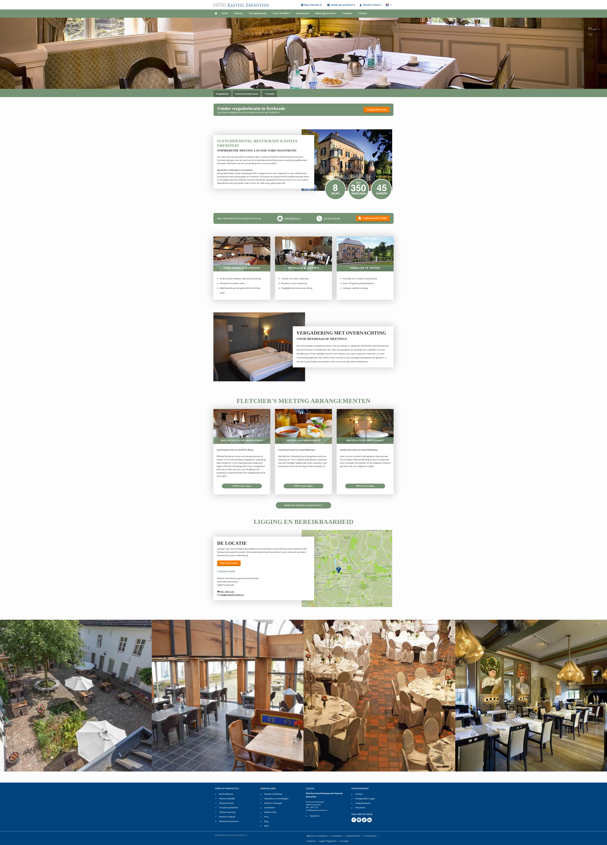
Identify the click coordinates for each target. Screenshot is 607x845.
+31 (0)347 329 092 (331, 218)
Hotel (225, 13)
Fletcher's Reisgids (273, 803)
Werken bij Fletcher (273, 794)
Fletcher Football (227, 816)
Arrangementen (258, 13)
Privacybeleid (370, 836)
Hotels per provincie (342, 4)
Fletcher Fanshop (227, 812)
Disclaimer (311, 841)
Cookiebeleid (336, 836)
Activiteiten (269, 807)
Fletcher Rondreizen (229, 821)
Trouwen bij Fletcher (229, 807)
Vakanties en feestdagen (276, 798)
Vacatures (314, 815)
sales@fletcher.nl (292, 218)
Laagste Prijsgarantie (327, 841)
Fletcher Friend (371, 4)
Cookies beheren (353, 836)
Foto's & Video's (281, 13)
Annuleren (360, 807)
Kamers (238, 13)
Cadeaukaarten (362, 803)
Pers (266, 816)
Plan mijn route (228, 563)
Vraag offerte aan (376, 109)
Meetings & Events (325, 13)
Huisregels (344, 841)
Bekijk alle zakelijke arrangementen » (304, 505)
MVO (266, 825)
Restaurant (302, 13)
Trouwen (347, 13)
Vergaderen (222, 93)
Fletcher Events (226, 803)
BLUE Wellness (226, 794)
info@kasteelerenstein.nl (316, 810)
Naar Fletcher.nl (313, 4)
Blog (266, 821)
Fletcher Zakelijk (227, 798)
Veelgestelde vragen (365, 798)
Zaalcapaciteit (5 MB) (375, 218)
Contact (362, 13)
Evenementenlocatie (246, 93)
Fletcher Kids (270, 812)
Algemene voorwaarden (317, 836)
